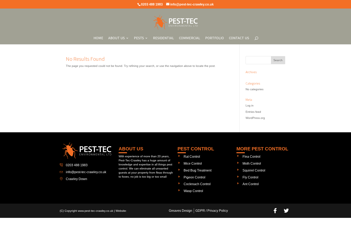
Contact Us (239, 38)
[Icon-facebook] (275, 211)
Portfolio (214, 38)
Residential (163, 38)
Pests (139, 38)
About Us (116, 38)
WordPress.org (255, 117)
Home (98, 38)
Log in (250, 105)
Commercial (189, 38)
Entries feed (253, 111)
